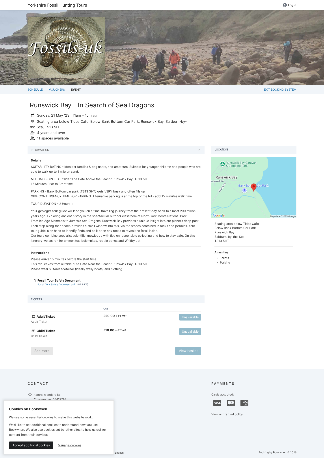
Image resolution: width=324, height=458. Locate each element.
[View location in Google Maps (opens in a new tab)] (253, 187)
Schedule (35, 89)
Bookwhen (279, 452)
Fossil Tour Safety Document (58, 280)
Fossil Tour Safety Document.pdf (56, 284)
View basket (188, 351)
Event (76, 89)
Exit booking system (280, 89)
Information (40, 150)
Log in (292, 5)
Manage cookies (69, 445)
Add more (42, 351)
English (119, 452)
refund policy (234, 414)
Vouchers (57, 89)
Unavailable (190, 317)
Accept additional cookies (31, 445)
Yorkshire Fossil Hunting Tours (57, 5)
